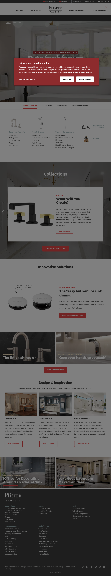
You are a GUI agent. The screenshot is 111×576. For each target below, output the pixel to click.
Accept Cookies (85, 79)
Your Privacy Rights (27, 79)
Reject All (67, 79)
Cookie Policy (72, 72)
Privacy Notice (85, 72)
